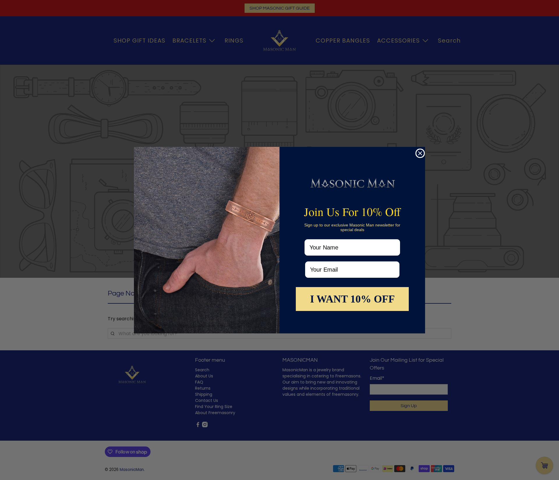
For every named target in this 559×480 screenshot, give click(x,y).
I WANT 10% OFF (352, 299)
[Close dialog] (420, 153)
